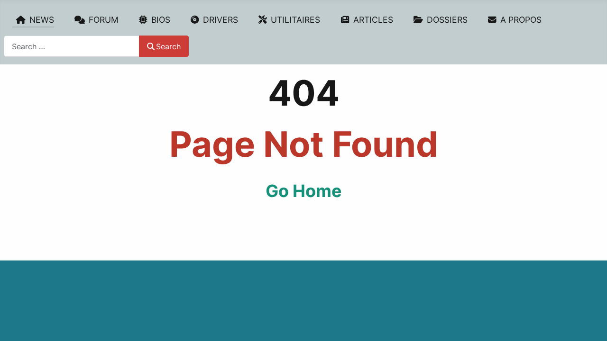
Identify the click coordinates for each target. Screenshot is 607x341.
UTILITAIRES (295, 20)
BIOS (160, 20)
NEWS (41, 20)
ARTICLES (373, 20)
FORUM (104, 20)
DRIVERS (220, 20)
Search (168, 46)
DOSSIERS (447, 20)
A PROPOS (521, 20)
